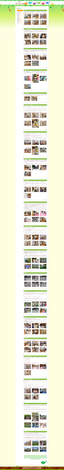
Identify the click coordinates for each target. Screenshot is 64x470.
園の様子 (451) (20, 19)
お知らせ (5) (20, 22)
